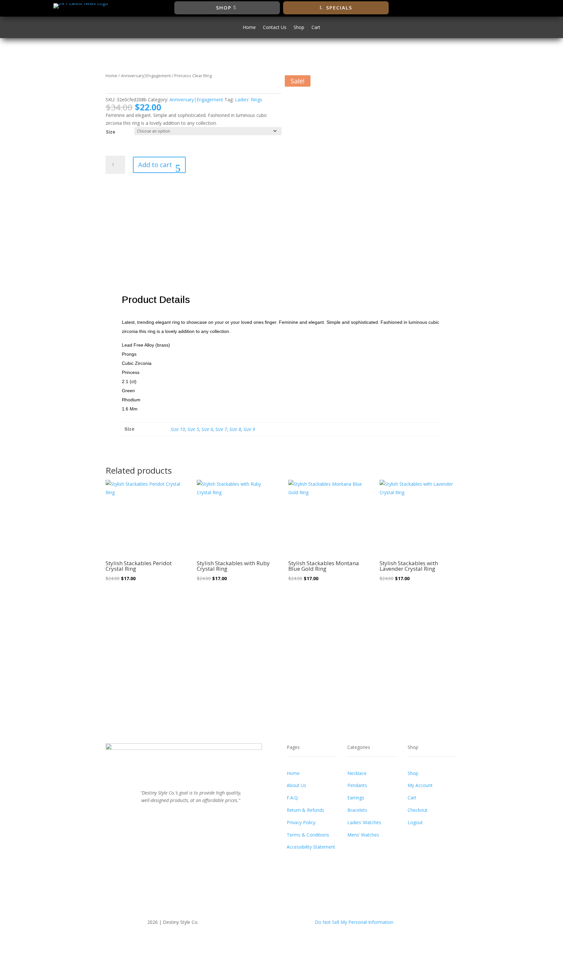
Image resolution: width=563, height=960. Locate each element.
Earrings (355, 798)
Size (110, 132)
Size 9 (249, 429)
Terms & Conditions (308, 835)
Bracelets (357, 810)
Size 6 (207, 429)
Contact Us (274, 27)
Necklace (357, 773)
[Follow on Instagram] (486, 8)
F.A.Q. (293, 798)
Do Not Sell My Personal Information (354, 922)
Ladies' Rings (248, 99)
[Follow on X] (473, 8)
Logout (415, 822)
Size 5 (193, 429)
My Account (420, 785)
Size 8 (235, 429)
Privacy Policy (301, 822)
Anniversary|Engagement (146, 76)
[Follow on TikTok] (499, 8)
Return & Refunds (305, 810)
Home (249, 27)
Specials (339, 7)
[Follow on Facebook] (460, 8)
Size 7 (221, 429)
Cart (315, 27)
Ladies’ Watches (364, 822)
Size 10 (178, 429)
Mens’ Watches (363, 835)
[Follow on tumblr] (210, 815)
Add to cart (155, 164)
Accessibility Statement (311, 847)
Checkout (417, 810)
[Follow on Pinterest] (197, 815)
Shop (224, 7)
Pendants (357, 785)
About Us (296, 785)
